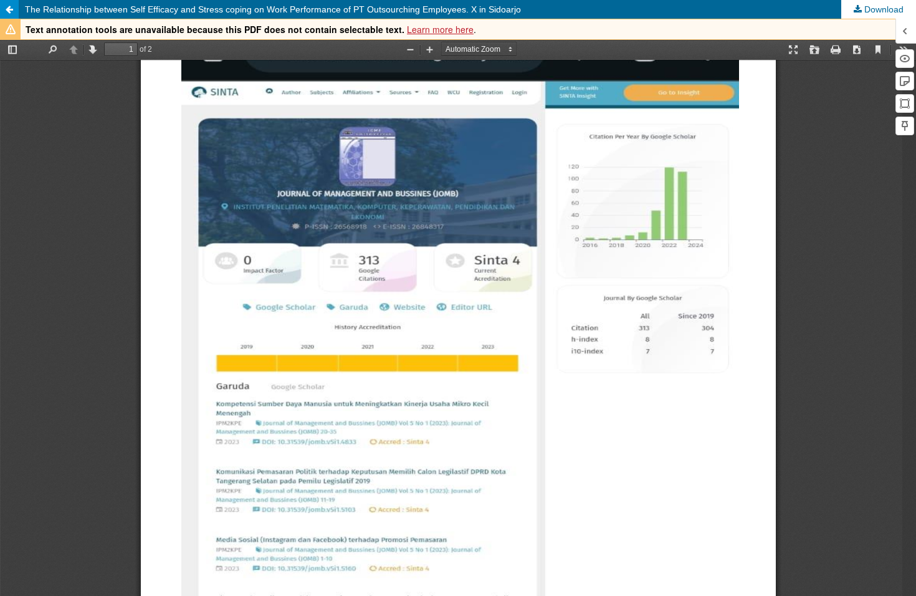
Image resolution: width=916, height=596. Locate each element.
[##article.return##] (9, 9)
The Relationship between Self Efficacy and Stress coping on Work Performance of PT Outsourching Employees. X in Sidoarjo (273, 9)
